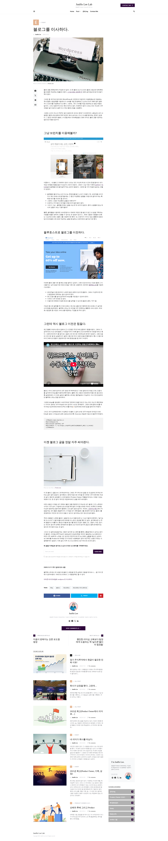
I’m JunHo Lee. (117, 762)
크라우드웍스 (93, 509)
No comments (92, 666)
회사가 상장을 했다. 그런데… (83, 686)
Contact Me (126, 5)
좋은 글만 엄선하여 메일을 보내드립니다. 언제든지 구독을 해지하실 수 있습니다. (68, 556)
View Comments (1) (72, 628)
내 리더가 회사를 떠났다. (81, 739)
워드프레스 (66, 587)
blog (51, 587)
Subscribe (98, 551)
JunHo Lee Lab (84, 4)
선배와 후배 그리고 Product (82, 807)
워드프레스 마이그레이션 (80, 587)
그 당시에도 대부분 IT (74, 92)
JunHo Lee (38, 34)
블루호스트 (93, 285)
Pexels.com (51, 83)
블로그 (58, 587)
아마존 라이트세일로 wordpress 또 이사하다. (58, 579)
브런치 (97, 185)
